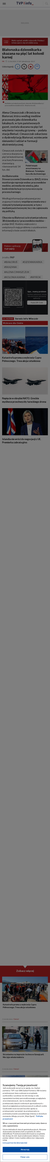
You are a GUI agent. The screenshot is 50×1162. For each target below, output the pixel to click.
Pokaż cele (25, 1157)
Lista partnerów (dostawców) (15, 1143)
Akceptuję (25, 1149)
